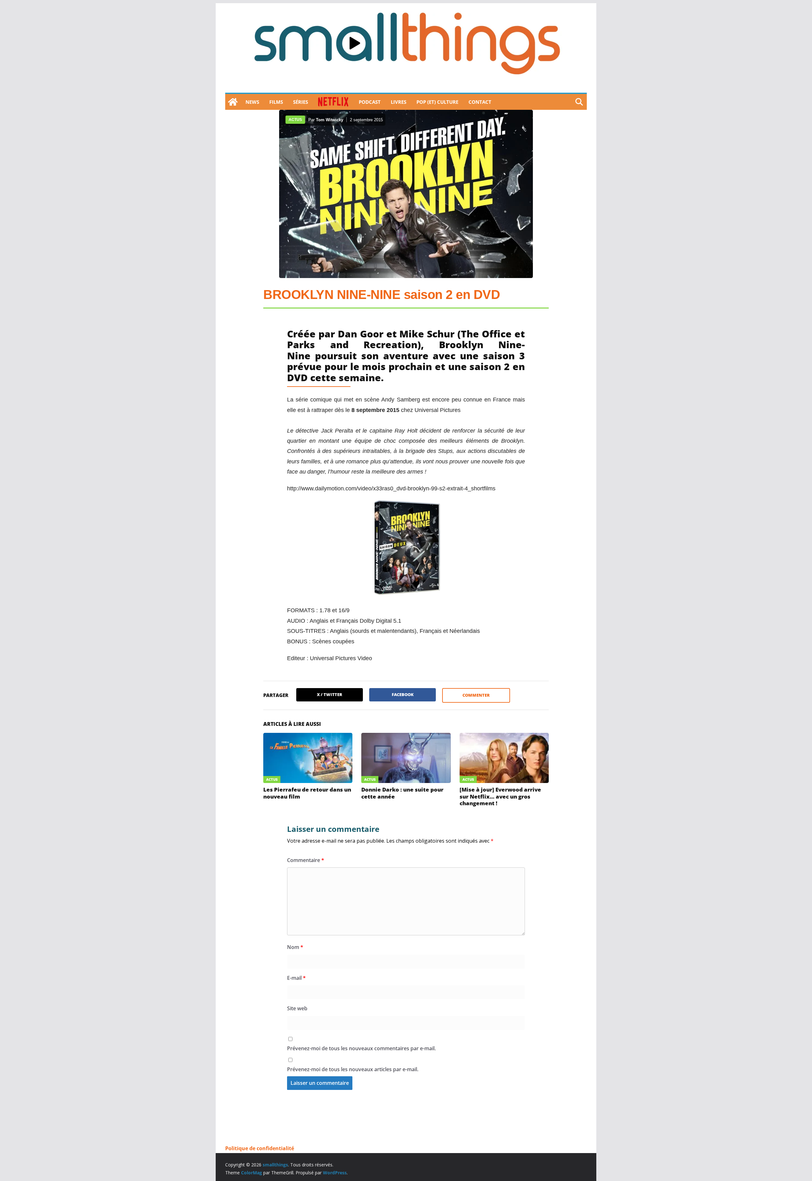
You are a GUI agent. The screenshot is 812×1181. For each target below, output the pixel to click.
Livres (398, 102)
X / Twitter (329, 694)
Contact (479, 102)
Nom (295, 947)
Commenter (476, 695)
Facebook (403, 694)
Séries (300, 102)
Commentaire (305, 860)
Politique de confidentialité (259, 1148)
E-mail (296, 977)
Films (276, 102)
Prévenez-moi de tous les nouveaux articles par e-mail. (352, 1069)
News (252, 102)
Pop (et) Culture (437, 102)
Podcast (370, 102)
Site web (297, 1008)
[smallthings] (232, 101)
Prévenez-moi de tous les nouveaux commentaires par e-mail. (361, 1048)
